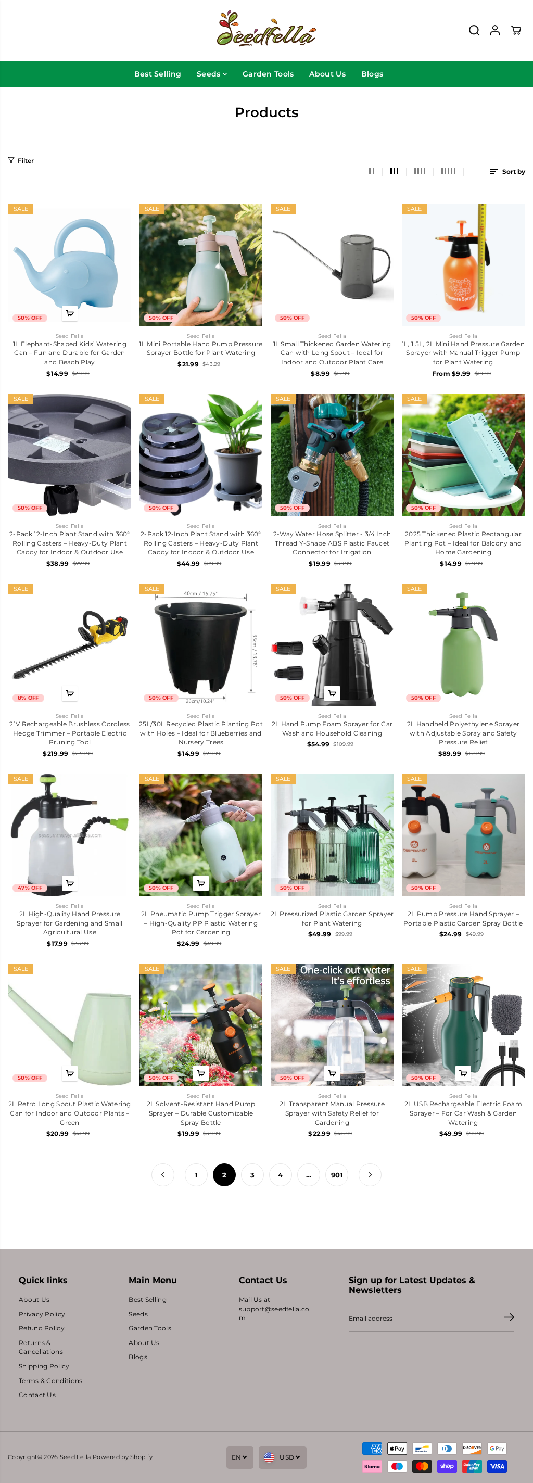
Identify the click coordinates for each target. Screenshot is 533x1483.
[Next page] (370, 1175)
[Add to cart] (70, 313)
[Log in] (495, 30)
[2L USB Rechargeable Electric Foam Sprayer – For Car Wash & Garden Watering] (463, 1025)
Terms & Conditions (50, 1381)
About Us (327, 74)
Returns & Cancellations (41, 1347)
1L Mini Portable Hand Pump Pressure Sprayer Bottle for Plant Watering (200, 348)
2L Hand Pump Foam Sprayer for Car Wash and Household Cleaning (332, 728)
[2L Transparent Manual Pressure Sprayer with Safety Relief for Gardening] (332, 1025)
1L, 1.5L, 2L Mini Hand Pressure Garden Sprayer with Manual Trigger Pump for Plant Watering (463, 353)
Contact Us (37, 1395)
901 (337, 1175)
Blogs (372, 74)
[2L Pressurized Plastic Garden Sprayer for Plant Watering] (332, 835)
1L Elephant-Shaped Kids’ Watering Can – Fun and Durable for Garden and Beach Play (69, 353)
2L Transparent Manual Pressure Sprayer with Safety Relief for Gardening (332, 1113)
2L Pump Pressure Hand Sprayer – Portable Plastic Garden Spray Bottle (463, 918)
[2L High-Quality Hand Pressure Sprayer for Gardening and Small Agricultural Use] (69, 835)
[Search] (474, 30)
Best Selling (158, 74)
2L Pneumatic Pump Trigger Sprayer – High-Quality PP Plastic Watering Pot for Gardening (201, 923)
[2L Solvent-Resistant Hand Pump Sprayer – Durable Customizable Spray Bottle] (200, 1025)
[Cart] (515, 30)
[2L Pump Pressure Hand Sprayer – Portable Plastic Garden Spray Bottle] (463, 835)
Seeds (210, 74)
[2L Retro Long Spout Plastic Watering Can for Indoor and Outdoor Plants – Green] (69, 1025)
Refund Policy (42, 1328)
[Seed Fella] (266, 30)
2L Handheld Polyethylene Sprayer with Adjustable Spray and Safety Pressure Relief (463, 733)
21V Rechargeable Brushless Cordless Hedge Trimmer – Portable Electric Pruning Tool (69, 733)
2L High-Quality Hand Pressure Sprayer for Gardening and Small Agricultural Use (69, 923)
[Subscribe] (509, 1318)
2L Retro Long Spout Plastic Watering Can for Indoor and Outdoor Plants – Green (69, 1113)
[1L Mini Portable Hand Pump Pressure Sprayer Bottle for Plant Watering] (200, 265)
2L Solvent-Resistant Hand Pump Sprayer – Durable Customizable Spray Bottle (201, 1113)
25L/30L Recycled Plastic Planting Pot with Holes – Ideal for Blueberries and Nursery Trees (201, 733)
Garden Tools (268, 74)
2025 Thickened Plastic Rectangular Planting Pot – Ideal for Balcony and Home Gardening (463, 543)
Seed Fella (75, 1457)
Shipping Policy (44, 1366)
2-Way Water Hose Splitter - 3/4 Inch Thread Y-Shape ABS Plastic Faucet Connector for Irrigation (332, 543)
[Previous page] (163, 1175)
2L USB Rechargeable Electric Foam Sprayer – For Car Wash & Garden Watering (463, 1113)
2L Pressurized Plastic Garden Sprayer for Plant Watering (332, 918)
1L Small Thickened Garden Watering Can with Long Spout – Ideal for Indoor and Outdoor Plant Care (332, 353)
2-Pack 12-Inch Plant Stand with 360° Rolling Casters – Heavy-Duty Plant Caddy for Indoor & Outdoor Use (69, 543)
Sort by (513, 171)
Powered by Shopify (123, 1457)
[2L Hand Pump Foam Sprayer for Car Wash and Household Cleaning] (332, 645)
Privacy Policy (42, 1314)
